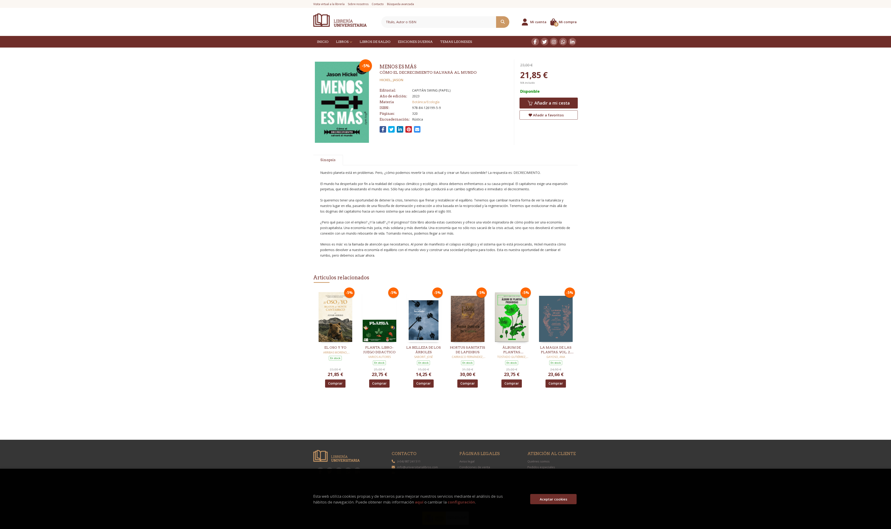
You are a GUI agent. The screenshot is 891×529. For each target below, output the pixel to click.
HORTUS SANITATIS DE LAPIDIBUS (467, 350)
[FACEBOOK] (535, 41)
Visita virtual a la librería (329, 4)
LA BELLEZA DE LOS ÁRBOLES (423, 350)
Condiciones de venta (474, 467)
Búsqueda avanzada (400, 4)
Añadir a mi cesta (551, 103)
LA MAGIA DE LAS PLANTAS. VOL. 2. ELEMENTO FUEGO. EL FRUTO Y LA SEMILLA (556, 350)
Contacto (378, 4)
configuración (461, 502)
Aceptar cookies (553, 499)
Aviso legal (467, 461)
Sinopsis (328, 160)
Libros (342, 42)
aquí (419, 502)
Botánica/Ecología (425, 102)
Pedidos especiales (541, 467)
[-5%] (335, 315)
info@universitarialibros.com (417, 467)
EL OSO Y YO (335, 347)
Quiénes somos (538, 461)
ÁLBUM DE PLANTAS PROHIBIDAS (512, 350)
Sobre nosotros (358, 4)
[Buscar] (502, 22)
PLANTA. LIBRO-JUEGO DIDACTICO (379, 350)
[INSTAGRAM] (554, 41)
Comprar (335, 383)
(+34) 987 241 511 (408, 461)
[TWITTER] (544, 41)
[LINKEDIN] (572, 41)
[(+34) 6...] (563, 41)
